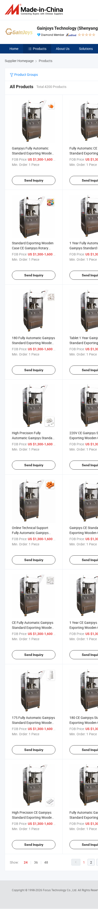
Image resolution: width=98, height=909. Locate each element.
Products (39, 48)
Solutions (86, 48)
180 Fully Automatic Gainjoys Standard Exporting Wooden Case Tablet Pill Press (33, 343)
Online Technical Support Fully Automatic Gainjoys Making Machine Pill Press (31, 532)
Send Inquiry (33, 180)
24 (26, 862)
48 (46, 862)
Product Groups (26, 74)
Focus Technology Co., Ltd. (60, 890)
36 (36, 862)
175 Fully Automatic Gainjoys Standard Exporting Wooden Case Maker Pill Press (33, 722)
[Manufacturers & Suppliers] (35, 9)
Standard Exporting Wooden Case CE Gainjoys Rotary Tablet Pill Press (33, 248)
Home (14, 48)
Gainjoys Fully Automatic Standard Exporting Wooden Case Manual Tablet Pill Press (33, 153)
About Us (62, 48)
